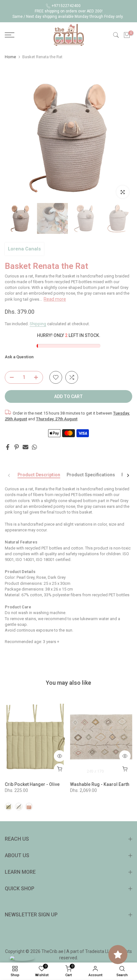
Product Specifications (91, 474)
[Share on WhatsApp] (34, 447)
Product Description (39, 474)
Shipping (38, 323)
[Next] (127, 475)
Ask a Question (19, 356)
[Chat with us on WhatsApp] (22, 958)
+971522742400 (66, 6)
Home (10, 57)
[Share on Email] (25, 447)
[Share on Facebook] (8, 447)
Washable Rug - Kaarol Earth (99, 784)
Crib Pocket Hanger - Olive (32, 784)
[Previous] (9, 475)
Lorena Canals (24, 249)
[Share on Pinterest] (16, 447)
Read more (55, 299)
